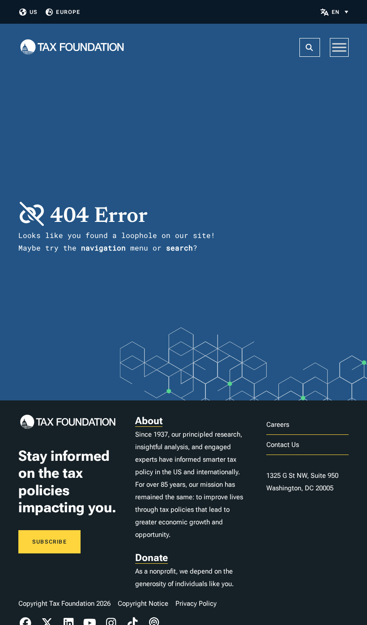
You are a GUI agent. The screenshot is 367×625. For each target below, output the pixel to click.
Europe (68, 12)
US (34, 12)
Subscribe (49, 542)
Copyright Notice (143, 603)
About (148, 420)
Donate (151, 557)
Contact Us (282, 445)
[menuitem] (340, 11)
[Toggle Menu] (339, 47)
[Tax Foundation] (72, 47)
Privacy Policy (196, 603)
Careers (277, 425)
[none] (340, 11)
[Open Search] (309, 47)
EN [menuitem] (336, 12)
